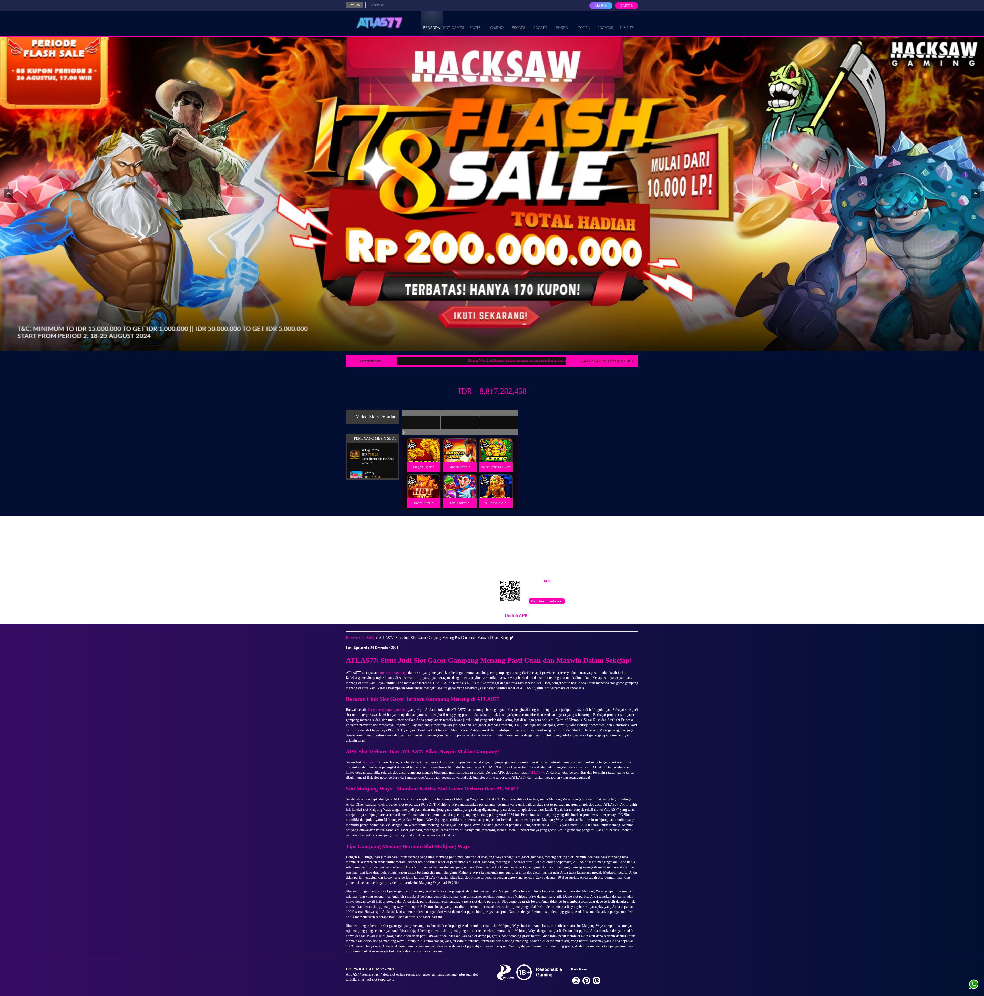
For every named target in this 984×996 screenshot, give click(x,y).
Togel (584, 28)
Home (350, 638)
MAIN (423, 455)
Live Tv (627, 28)
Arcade (540, 28)
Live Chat (354, 5)
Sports (518, 28)
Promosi (605, 28)
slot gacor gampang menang (387, 710)
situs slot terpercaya (393, 673)
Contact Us (377, 5)
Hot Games (453, 28)
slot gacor (370, 762)
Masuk (601, 5)
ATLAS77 (536, 772)
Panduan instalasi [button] (546, 601)
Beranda (431, 28)
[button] (8, 193)
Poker (562, 28)
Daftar (626, 5)
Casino (497, 28)
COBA (423, 444)
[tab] (421, 422)
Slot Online (366, 638)
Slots (475, 28)
